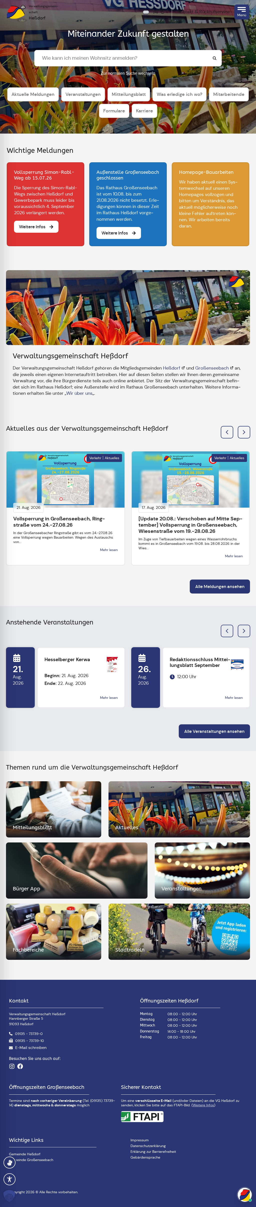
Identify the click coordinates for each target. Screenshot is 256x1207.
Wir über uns (79, 393)
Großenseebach (212, 368)
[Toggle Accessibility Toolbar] (9, 1179)
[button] (244, 432)
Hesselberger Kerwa (67, 659)
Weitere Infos (203, 1105)
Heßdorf (171, 368)
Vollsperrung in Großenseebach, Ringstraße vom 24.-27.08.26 (59, 521)
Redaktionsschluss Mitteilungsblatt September (200, 662)
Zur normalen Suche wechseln (128, 73)
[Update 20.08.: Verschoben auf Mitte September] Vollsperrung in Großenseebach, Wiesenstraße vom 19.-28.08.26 (190, 524)
